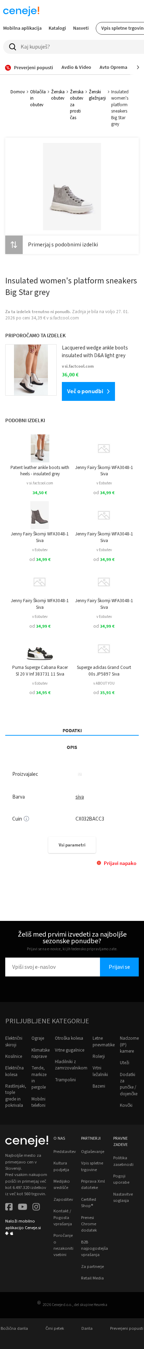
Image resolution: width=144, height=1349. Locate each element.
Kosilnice (13, 1056)
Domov (17, 92)
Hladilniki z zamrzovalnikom (71, 1065)
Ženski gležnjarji (97, 95)
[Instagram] (36, 1208)
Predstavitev (64, 1151)
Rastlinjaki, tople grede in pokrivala (15, 1096)
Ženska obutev (58, 95)
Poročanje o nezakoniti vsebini (63, 1245)
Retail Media (92, 1278)
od (104, 493)
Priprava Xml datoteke (93, 1184)
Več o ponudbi (85, 391)
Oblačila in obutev (38, 98)
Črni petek (54, 1328)
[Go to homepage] (21, 11)
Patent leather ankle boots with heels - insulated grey (39, 470)
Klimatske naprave (40, 1053)
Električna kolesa (14, 1071)
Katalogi (57, 28)
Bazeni (99, 1086)
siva (79, 797)
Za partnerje (92, 1266)
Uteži (124, 1063)
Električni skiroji (13, 1041)
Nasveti (81, 28)
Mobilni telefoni (38, 1102)
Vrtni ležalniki (100, 1071)
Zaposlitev (63, 1199)
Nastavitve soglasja (123, 1197)
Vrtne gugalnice (69, 1050)
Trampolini (65, 1080)
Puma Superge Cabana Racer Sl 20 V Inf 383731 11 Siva (40, 670)
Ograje (37, 1038)
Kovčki (126, 1105)
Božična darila (14, 1328)
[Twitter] (22, 1208)
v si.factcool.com (40, 483)
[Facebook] (9, 1208)
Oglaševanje (92, 1151)
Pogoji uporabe (121, 1179)
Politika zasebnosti (123, 1161)
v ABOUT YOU (104, 683)
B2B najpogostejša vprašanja (94, 1248)
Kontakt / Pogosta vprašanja (62, 1217)
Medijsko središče (61, 1184)
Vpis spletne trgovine (92, 1166)
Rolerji (99, 1056)
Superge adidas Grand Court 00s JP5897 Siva (104, 670)
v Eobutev (104, 483)
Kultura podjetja (61, 1166)
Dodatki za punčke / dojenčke (128, 1084)
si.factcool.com (64, 318)
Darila (87, 1328)
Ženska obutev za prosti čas (77, 105)
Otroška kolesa (69, 1038)
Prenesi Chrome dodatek (89, 1224)
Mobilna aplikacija (22, 28)
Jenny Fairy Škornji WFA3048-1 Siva (104, 470)
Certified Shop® (88, 1202)
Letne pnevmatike (104, 1041)
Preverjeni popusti (126, 1328)
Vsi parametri (72, 845)
